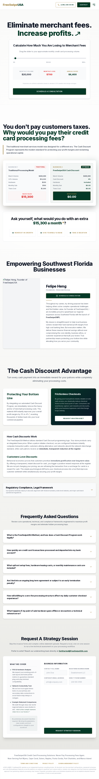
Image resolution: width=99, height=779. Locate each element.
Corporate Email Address (54, 678)
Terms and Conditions (29, 763)
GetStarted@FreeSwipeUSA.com (73, 651)
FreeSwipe (13, 4)
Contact (84, 5)
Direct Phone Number (77, 678)
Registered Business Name (79, 668)
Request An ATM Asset (73, 418)
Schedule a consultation (49, 91)
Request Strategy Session (68, 731)
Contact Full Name (51, 668)
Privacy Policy (48, 763)
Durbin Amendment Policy (68, 763)
